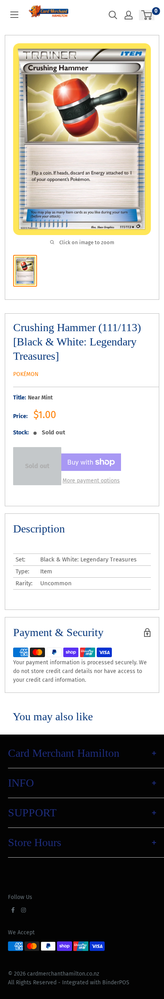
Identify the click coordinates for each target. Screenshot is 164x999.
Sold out (37, 466)
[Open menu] (14, 14)
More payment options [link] (91, 480)
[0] (147, 15)
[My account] (129, 15)
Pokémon (26, 374)
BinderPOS (115, 982)
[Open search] (113, 15)
